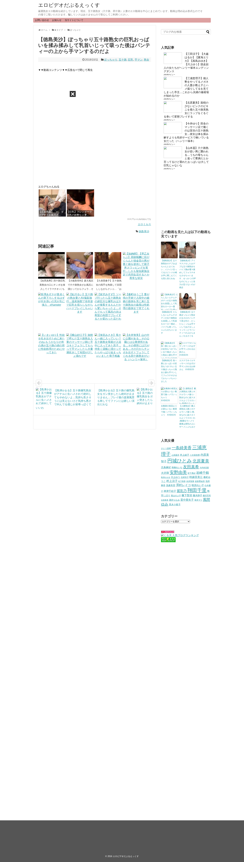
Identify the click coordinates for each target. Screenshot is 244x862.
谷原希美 (164, 500)
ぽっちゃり (110, 59)
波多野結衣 (200, 481)
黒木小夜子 (175, 504)
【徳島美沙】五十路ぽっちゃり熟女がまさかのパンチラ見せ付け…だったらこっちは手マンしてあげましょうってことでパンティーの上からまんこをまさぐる (187, 324)
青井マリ (198, 500)
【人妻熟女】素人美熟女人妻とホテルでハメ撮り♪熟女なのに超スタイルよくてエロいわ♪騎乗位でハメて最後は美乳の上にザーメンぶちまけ (187, 416)
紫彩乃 (182, 491)
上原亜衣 (175, 455)
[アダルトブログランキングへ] (167, 532)
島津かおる (165, 477)
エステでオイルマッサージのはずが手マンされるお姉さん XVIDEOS (187, 365)
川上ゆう (175, 477)
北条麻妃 (166, 467)
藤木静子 (197, 495)
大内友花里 (204, 468)
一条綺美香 (182, 447)
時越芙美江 (196, 476)
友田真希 (191, 467)
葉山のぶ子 (176, 495)
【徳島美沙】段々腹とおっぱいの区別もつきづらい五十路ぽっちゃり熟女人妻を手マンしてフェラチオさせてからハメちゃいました (169, 371)
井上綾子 (184, 455)
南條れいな (177, 467)
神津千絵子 (170, 491)
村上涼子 (172, 481)
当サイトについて (74, 20)
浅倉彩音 (170, 485)
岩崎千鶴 (202, 472)
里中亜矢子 (187, 499)
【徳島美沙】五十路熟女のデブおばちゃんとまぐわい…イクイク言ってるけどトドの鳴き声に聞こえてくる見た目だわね (169, 269)
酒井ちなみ (174, 500)
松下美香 (182, 481)
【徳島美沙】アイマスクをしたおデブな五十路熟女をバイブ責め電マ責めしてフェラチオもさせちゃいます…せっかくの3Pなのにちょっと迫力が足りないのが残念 (187, 274)
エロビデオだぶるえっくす (69, 5)
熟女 (146, 59)
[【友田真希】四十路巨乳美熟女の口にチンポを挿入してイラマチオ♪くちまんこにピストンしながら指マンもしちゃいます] (52, 265)
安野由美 (178, 472)
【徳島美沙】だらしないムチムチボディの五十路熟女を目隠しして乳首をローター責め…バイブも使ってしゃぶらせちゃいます (169, 322)
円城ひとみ (179, 460)
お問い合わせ (42, 20)
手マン (139, 59)
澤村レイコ (183, 485)
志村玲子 (185, 477)
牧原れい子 (198, 485)
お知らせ (56, 20)
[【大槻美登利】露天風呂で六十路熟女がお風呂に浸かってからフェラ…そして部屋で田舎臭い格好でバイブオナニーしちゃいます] (80, 265)
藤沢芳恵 (207, 495)
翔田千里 (197, 490)
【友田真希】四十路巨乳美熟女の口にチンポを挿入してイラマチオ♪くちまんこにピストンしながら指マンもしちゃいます (52, 289)
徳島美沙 (144, 231)
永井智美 (190, 481)
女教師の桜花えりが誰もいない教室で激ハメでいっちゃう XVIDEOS (169, 410)
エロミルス (144, 224)
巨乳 (130, 59)
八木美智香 (195, 455)
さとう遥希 (166, 448)
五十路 (123, 59)
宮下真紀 (192, 473)
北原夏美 (201, 461)
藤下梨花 (187, 495)
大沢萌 (165, 472)
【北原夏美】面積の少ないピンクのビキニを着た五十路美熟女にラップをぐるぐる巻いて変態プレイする (186, 109)
